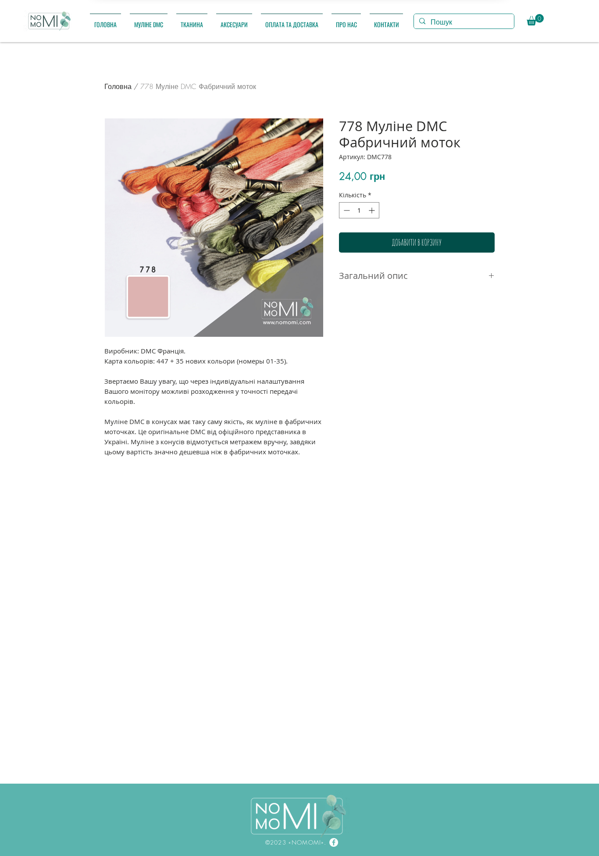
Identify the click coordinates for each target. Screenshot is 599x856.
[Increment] (372, 210)
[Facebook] (333, 842)
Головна (118, 86)
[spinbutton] (359, 210)
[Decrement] (345, 210)
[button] (148, 20)
